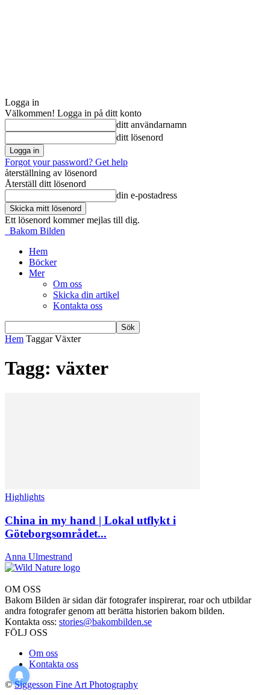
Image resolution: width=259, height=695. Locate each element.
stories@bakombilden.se (105, 622)
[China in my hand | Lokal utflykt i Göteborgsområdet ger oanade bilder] (102, 486)
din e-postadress (146, 195)
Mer (37, 273)
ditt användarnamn (151, 124)
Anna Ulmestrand (38, 556)
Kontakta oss (77, 305)
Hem (38, 251)
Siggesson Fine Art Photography (76, 684)
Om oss (67, 284)
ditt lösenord (139, 137)
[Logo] (6, 231)
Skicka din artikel (86, 295)
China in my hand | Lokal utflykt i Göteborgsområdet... (90, 527)
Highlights (25, 497)
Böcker (43, 262)
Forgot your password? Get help (66, 162)
